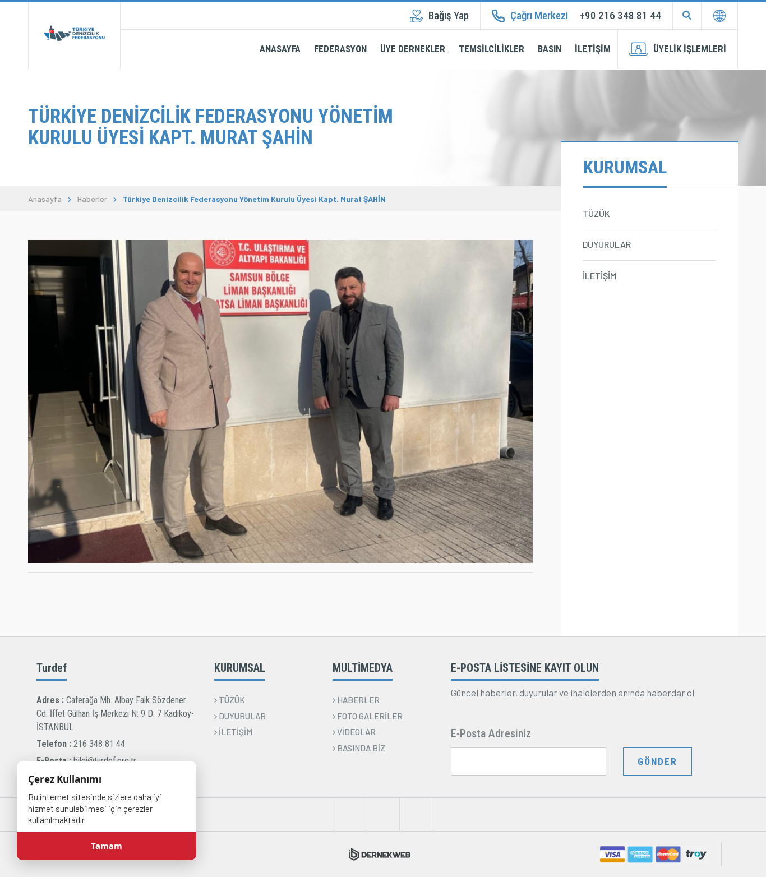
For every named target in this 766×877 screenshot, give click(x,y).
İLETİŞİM (593, 48)
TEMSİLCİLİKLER (491, 48)
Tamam (106, 846)
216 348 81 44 (99, 743)
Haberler (92, 199)
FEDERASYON (340, 48)
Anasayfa (45, 199)
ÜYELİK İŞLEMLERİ (689, 48)
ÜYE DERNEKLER (412, 48)
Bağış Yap (448, 15)
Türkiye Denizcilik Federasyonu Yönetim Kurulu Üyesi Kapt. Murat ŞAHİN (254, 199)
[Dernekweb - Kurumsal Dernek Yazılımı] (379, 854)
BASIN (549, 48)
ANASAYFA (280, 48)
